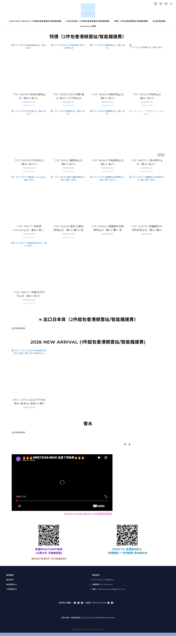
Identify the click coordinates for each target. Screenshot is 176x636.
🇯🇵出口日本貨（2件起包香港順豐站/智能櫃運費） (88, 21)
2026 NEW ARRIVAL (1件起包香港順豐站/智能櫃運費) (35, 21)
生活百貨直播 (159, 21)
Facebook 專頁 (88, 26)
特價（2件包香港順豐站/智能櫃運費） (131, 21)
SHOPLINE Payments (94, 629)
